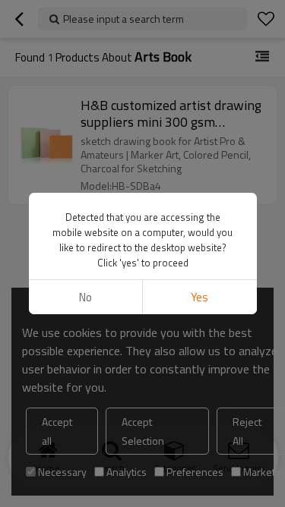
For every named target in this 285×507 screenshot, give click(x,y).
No (85, 297)
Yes (199, 297)
